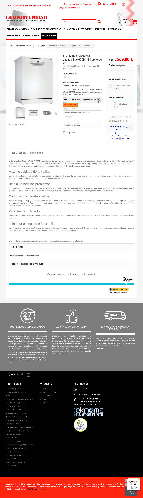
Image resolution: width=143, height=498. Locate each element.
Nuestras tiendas (13, 389)
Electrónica (13, 35)
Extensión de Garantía (15, 441)
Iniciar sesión (123, 23)
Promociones (49, 35)
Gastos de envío (70, 86)
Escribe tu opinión (72, 125)
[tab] (18, 153)
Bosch (75, 166)
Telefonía (100, 29)
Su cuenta (125, 20)
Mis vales (44, 403)
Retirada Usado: (116, 97)
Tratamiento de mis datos (17, 410)
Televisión (86, 29)
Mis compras (45, 389)
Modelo (66, 82)
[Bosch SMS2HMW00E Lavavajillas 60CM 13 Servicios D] (33, 80)
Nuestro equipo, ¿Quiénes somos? (20, 445)
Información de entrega (16, 413)
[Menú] (138, 480)
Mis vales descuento (48, 392)
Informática (114, 29)
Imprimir (71, 133)
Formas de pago (12, 424)
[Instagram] (28, 375)
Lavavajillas (40, 46)
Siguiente (55, 113)
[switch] (134, 487)
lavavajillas (16, 161)
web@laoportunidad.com (69, 8)
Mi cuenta (46, 383)
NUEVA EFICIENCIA (70, 74)
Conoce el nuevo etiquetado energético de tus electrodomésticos (18, 452)
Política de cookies (14, 406)
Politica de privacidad (15, 403)
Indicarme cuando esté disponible (76, 112)
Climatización (71, 29)
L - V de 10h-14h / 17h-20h (80, 4)
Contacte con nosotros (16, 392)
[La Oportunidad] (26, 16)
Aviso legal (10, 396)
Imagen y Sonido (31, 35)
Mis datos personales (49, 399)
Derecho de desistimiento (16, 420)
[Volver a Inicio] (11, 46)
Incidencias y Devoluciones (17, 417)
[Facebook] (22, 375)
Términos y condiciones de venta (19, 399)
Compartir (68, 117)
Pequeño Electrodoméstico (46, 29)
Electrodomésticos (18, 29)
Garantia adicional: (118, 79)
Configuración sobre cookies (131, 491)
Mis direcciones (46, 396)
